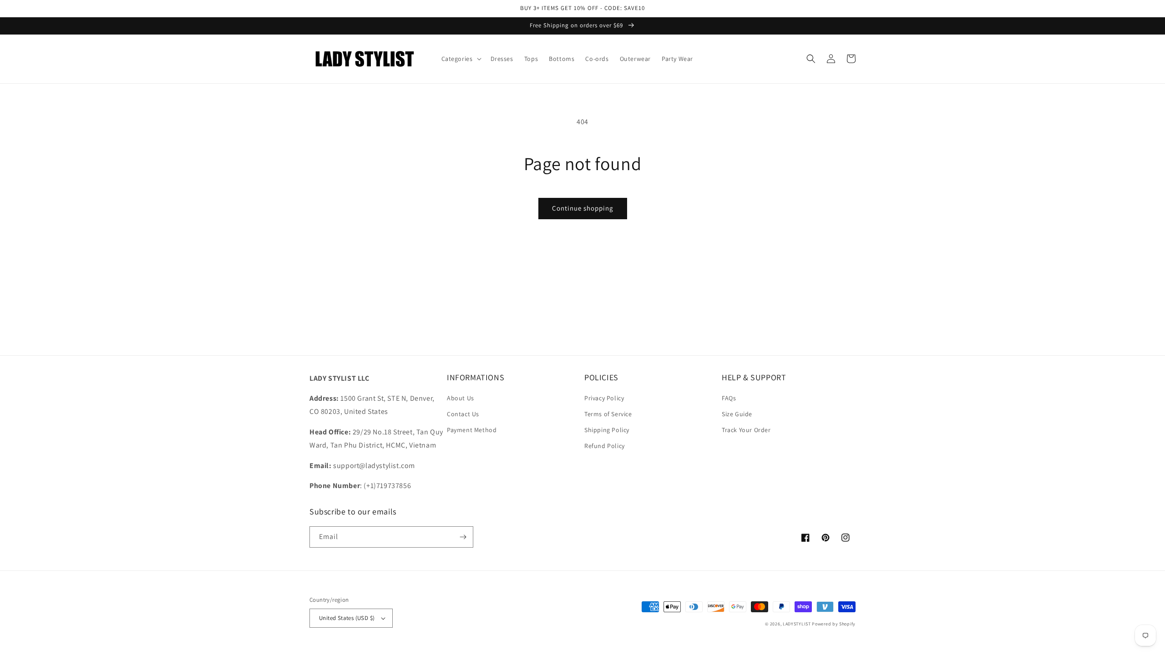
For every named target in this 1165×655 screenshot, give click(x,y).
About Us (460, 398)
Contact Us (463, 414)
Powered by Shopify (834, 624)
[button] (460, 58)
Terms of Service (608, 414)
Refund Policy (604, 446)
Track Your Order (746, 430)
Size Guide (737, 414)
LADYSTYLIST (797, 624)
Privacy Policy (604, 398)
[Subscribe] (463, 537)
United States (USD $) (347, 618)
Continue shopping (582, 208)
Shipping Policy (606, 430)
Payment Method (471, 430)
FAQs (729, 398)
